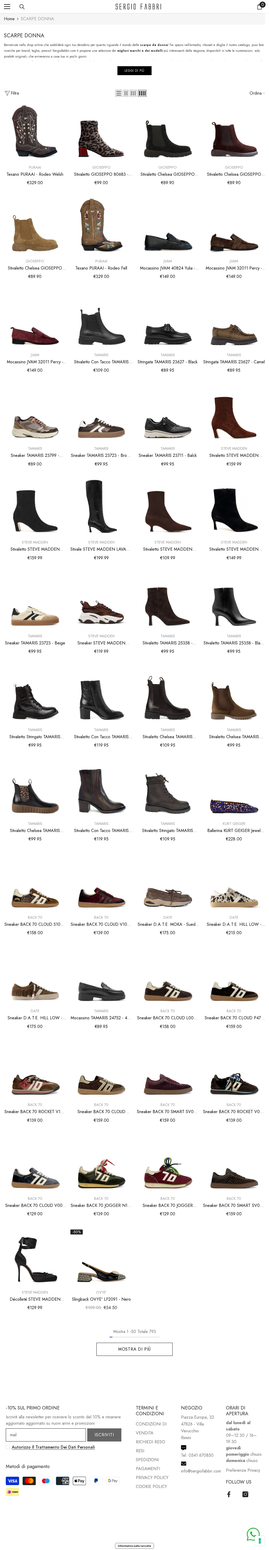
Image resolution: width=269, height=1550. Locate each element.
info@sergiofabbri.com (201, 1471)
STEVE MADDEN (234, 448)
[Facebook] (229, 1494)
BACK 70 (35, 917)
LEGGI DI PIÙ (134, 70)
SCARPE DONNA (37, 19)
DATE (167, 917)
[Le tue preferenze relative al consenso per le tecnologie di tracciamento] (260, 1541)
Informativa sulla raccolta (134, 1545)
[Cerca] (22, 7)
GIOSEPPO (101, 167)
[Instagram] (245, 1494)
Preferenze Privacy (243, 1470)
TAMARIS (101, 355)
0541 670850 (201, 1455)
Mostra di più (134, 1349)
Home (9, 19)
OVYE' (101, 1292)
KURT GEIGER (234, 823)
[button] (118, 93)
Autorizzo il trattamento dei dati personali (53, 1447)
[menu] (7, 6)
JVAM (168, 261)
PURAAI (35, 167)
